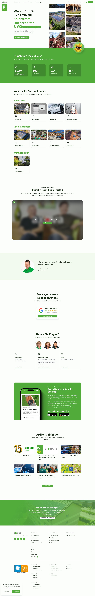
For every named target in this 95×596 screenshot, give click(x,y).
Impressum (68, 566)
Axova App (68, 564)
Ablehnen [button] (7, 591)
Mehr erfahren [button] (6, 588)
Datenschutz (68, 568)
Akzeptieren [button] (16, 591)
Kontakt (32, 549)
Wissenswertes (34, 554)
